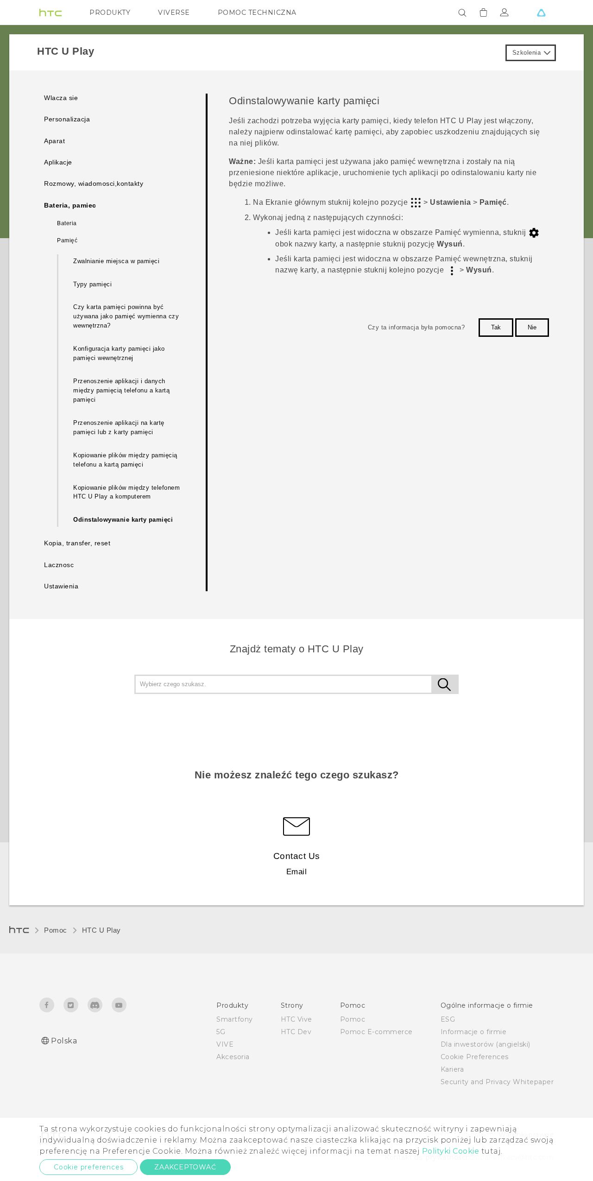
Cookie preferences (88, 1167)
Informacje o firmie (474, 1032)
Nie (532, 327)
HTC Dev (296, 1032)
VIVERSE (174, 12)
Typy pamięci (92, 284)
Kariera (452, 1069)
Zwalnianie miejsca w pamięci (116, 261)
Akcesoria (233, 1057)
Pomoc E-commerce (376, 1032)
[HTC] (50, 12)
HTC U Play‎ (101, 930)
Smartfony (234, 1019)
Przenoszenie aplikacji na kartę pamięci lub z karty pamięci (118, 427)
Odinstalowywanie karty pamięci (123, 519)
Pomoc (55, 930)
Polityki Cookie (450, 1151)
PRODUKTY (109, 12)
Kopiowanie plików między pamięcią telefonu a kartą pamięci (125, 460)
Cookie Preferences (475, 1057)
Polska (64, 1040)
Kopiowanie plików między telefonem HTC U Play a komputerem (126, 492)
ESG (448, 1019)
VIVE (224, 1044)
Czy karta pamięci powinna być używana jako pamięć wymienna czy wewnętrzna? (126, 316)
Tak (496, 327)
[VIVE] (541, 12)
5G (220, 1032)
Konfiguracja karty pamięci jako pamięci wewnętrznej (119, 353)
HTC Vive (296, 1019)
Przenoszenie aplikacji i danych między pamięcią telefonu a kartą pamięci (121, 390)
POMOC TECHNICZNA (257, 12)
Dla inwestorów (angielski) (485, 1044)
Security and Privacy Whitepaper (497, 1082)
